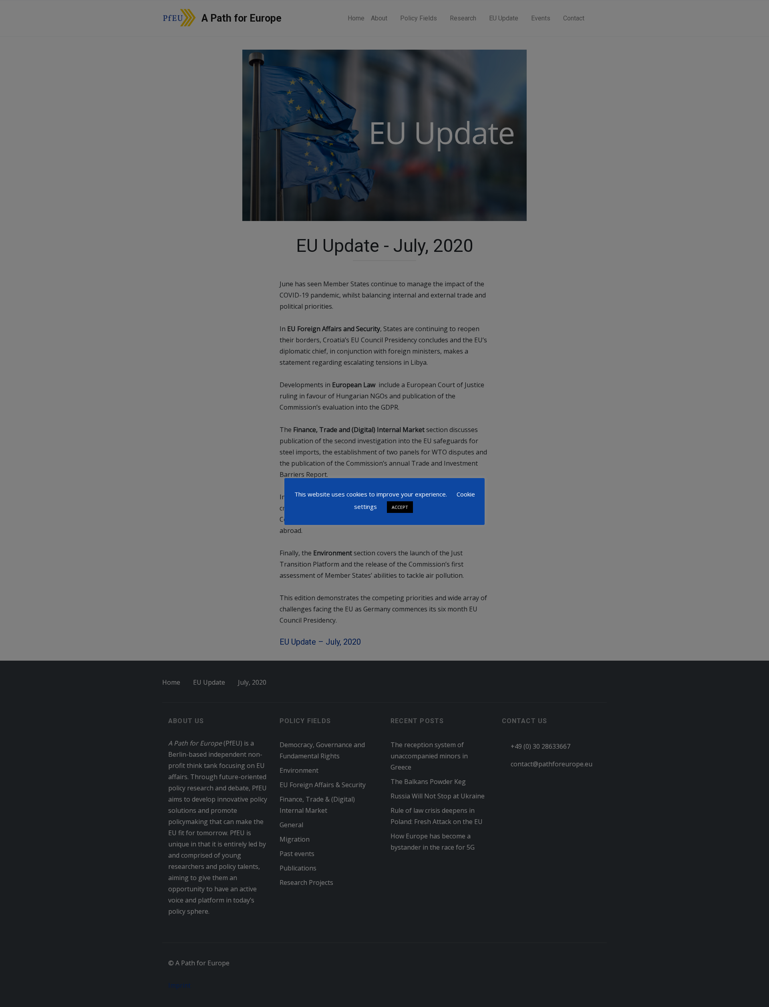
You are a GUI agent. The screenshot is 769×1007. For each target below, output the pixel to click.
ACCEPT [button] (400, 507)
